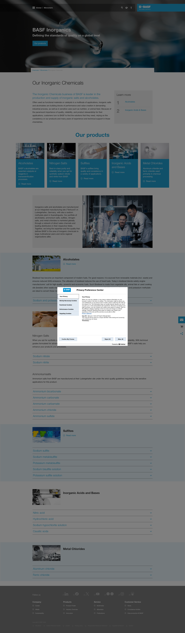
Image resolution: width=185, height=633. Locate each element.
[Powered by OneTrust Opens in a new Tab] (119, 344)
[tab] (68, 296)
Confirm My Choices (68, 339)
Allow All (120, 339)
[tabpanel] (104, 310)
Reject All (107, 339)
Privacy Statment (87, 313)
